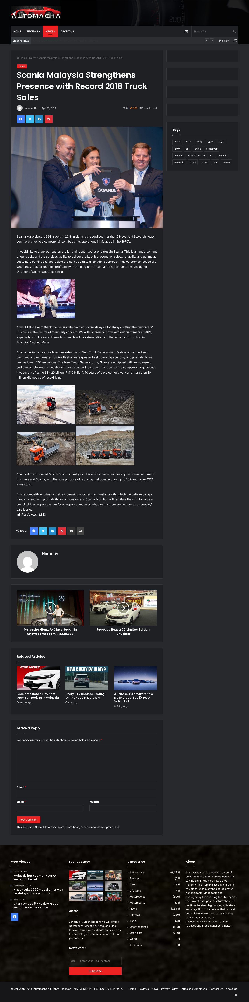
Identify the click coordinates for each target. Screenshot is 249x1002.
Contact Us (216, 988)
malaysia (179, 162)
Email (21, 801)
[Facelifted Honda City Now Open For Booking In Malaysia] (38, 678)
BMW (177, 148)
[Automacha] (36, 12)
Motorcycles (137, 896)
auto (221, 142)
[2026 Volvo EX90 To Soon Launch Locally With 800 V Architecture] (77, 896)
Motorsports (137, 902)
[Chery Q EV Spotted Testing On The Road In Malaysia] (86, 678)
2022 (199, 142)
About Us (67, 31)
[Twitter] (30, 119)
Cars (133, 884)
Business (135, 878)
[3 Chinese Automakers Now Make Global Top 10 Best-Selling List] (135, 678)
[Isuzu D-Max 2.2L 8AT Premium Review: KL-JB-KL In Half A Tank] (77, 886)
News (49, 31)
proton (204, 162)
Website (94, 801)
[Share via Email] (71, 531)
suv (215, 162)
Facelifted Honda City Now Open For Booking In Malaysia (38, 696)
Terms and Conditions (193, 988)
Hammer (28, 108)
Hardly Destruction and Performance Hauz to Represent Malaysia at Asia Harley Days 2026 (88, 40)
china (198, 148)
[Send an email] (35, 108)
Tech (133, 920)
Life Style (136, 890)
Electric (178, 155)
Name (21, 787)
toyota (226, 162)
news (193, 162)
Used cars (136, 932)
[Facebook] (21, 119)
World (133, 938)
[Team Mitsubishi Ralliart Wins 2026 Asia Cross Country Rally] (113, 896)
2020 (188, 142)
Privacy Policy (169, 988)
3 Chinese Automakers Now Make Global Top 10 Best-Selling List (133, 697)
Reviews (32, 31)
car (187, 148)
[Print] (80, 531)
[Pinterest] (49, 119)
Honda (222, 155)
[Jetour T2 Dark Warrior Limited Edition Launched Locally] (113, 886)
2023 (211, 142)
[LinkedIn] (39, 119)
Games (137, 945)
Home (17, 31)
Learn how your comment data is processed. (93, 827)
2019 (177, 142)
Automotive (137, 872)
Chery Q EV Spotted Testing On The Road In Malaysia (85, 696)
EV (211, 155)
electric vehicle (196, 155)
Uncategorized (139, 926)
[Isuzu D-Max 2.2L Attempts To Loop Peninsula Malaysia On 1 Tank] (95, 896)
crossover (211, 148)
